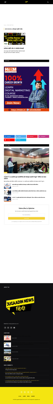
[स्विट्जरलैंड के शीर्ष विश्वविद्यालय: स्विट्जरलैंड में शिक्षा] (7, 351)
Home (5, 25)
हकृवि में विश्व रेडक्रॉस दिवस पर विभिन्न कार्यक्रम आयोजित (21, 336)
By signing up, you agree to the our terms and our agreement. (27, 221)
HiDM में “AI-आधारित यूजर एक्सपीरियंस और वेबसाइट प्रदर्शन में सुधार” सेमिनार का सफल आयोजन (25, 177)
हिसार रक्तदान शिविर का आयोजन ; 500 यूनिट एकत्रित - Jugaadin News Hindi (16, 376)
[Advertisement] (26, 14)
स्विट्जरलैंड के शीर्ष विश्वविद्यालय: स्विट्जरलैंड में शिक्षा (20, 350)
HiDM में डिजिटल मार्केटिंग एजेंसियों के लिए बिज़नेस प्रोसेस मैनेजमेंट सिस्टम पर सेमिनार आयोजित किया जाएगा (29, 190)
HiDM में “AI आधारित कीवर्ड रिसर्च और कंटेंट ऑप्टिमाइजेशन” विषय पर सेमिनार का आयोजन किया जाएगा (28, 197)
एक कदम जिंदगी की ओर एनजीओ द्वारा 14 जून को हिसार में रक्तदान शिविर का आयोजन (18, 382)
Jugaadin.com (37, 399)
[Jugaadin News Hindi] (26, 2)
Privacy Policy (34, 221)
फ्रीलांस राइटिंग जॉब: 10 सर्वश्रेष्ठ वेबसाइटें (14, 48)
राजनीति (24, 396)
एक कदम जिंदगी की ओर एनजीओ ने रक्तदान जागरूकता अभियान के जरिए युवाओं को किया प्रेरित (20, 377)
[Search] (47, 2)
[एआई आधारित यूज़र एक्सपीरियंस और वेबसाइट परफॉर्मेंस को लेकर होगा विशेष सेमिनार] (7, 186)
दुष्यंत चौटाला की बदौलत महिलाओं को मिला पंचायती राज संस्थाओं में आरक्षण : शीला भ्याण (25, 357)
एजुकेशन (5, 172)
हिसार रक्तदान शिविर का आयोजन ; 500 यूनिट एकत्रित (14, 373)
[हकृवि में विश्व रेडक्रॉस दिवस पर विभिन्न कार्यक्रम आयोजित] (7, 337)
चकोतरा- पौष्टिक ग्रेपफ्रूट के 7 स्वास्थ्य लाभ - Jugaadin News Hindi (15, 368)
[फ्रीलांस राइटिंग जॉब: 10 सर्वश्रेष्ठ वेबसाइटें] (14, 39)
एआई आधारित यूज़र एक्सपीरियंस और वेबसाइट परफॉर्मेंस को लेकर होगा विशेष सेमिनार (25, 184)
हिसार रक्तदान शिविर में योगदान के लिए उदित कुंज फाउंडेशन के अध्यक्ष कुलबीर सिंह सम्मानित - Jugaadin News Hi (20, 372)
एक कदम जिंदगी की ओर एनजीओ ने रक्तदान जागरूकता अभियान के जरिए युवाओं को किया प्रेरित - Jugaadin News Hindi (22, 380)
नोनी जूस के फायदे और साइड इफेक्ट (11, 369)
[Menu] (5, 2)
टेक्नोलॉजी (33, 396)
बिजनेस (28, 396)
